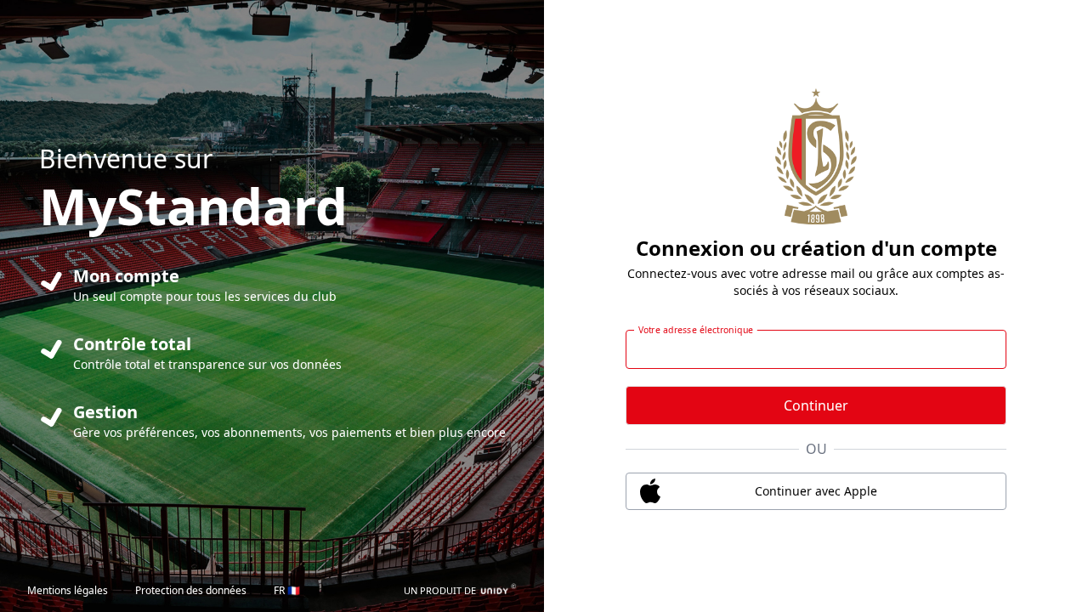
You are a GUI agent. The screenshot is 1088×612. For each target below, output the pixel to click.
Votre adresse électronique (696, 330)
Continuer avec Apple (816, 491)
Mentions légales (67, 590)
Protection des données (190, 590)
